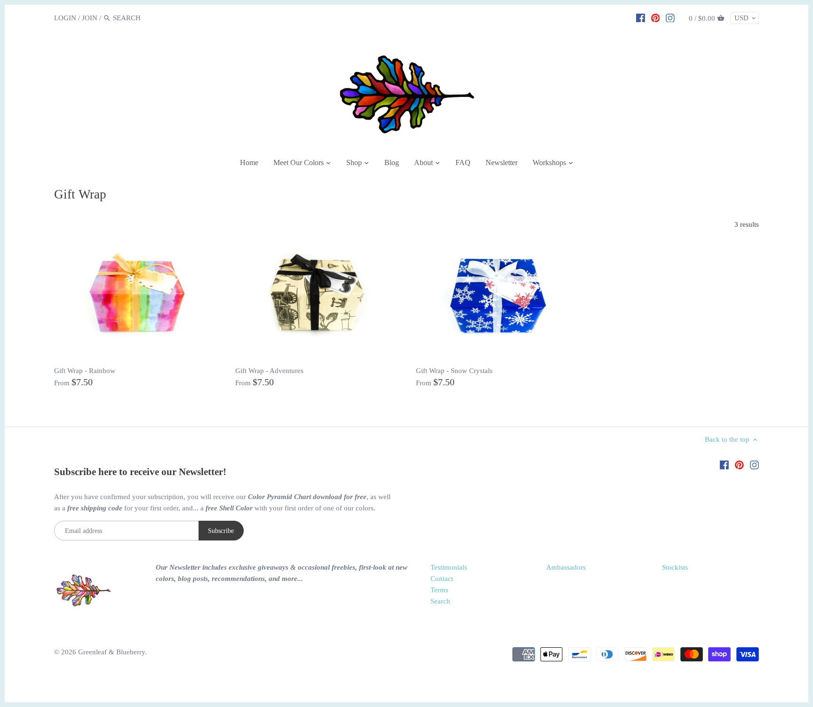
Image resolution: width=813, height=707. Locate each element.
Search (440, 601)
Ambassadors (566, 567)
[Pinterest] (655, 17)
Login (65, 18)
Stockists (675, 567)
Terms (439, 590)
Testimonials (448, 567)
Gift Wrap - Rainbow (84, 370)
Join (89, 18)
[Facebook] (640, 17)
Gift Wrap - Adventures (269, 370)
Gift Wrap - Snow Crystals (454, 370)
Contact (441, 578)
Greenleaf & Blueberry (111, 652)
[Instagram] (670, 17)
